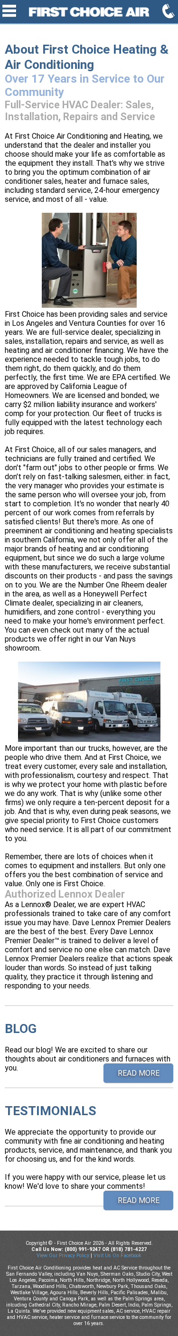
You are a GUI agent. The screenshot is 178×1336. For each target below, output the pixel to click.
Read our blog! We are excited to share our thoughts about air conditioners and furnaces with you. (87, 1046)
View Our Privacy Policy (63, 1255)
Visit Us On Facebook (117, 1255)
